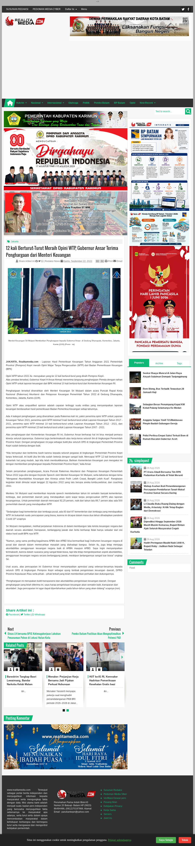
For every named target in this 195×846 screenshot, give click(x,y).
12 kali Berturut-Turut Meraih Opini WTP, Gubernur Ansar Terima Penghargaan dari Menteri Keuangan (62, 251)
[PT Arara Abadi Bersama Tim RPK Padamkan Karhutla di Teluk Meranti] (136, 471)
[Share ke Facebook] (36, 261)
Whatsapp (39, 614)
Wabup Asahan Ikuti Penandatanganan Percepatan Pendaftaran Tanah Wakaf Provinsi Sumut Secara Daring (164, 489)
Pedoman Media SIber (115, 794)
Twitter (183, 9)
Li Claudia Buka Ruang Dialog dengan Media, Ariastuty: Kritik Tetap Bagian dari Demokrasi (164, 507)
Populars (139, 362)
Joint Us (108, 818)
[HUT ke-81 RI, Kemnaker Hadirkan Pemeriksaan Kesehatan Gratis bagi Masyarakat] (105, 656)
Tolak (185, 840)
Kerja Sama (110, 810)
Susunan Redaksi (113, 790)
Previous (6, 657)
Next (122, 657)
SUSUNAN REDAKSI (17, 9)
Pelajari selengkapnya (119, 840)
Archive (159, 363)
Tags (179, 363)
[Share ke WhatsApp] (42, 261)
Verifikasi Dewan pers (115, 798)
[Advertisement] (130, 69)
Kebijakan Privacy (113, 806)
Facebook (188, 9)
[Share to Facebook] (28, 660)
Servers (108, 814)
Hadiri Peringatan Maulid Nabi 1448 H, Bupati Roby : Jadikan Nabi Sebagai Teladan (164, 546)
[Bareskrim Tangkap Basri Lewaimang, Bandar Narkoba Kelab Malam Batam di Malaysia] (23, 656)
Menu (84, 9)
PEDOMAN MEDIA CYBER (47, 9)
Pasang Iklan (110, 802)
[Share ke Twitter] (39, 261)
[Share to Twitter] (33, 660)
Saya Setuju (166, 840)
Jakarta (14, 241)
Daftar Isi (69, 9)
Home (10, 103)
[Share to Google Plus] (38, 660)
